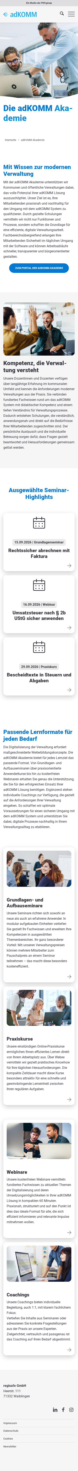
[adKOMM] (20, 14)
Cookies (8, 1438)
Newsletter (9, 1446)
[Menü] (69, 14)
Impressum (10, 1423)
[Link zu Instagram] (71, 1409)
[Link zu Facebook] (63, 1409)
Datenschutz (10, 1430)
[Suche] (60, 14)
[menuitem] (60, 14)
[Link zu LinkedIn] (55, 1409)
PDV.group (46, 3)
